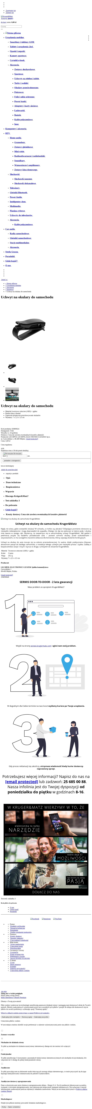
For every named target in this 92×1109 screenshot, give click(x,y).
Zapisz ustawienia (14, 1107)
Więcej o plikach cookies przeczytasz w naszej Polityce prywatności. (25, 1013)
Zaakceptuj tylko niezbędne (11, 1017)
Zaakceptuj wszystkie (41, 1017)
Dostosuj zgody (27, 1017)
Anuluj (4, 1107)
